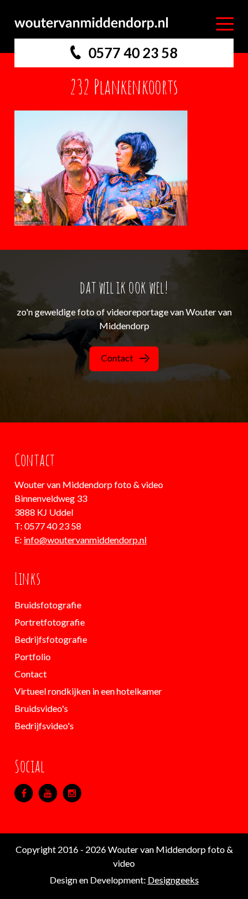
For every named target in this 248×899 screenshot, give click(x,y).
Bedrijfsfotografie (50, 639)
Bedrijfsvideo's (44, 725)
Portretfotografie (49, 621)
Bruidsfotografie (47, 604)
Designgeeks (173, 879)
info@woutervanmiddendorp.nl (85, 539)
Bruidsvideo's (41, 708)
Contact (117, 357)
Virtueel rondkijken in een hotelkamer (88, 690)
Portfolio (32, 656)
